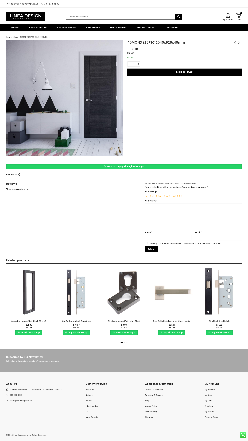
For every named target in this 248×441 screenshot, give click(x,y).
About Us (90, 389)
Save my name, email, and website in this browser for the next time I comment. (185, 243)
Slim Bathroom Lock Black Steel (76, 321)
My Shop (208, 395)
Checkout (209, 406)
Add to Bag (184, 72)
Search (178, 17)
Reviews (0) (13, 174)
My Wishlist (209, 411)
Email (198, 232)
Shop (15, 37)
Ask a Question (92, 417)
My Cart (208, 400)
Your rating (151, 191)
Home (9, 37)
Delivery (89, 395)
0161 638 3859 (51, 3)
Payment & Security (154, 395)
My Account (210, 389)
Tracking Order (211, 417)
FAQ (87, 411)
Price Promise (92, 406)
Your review (151, 201)
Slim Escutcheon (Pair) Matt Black (124, 321)
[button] (124, 166)
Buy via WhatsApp (30, 332)
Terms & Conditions (154, 389)
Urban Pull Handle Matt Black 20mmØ (28, 321)
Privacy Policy (151, 411)
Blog (147, 400)
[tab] (13, 174)
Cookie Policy (151, 406)
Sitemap (149, 417)
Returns (89, 400)
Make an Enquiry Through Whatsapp (125, 166)
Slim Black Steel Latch (219, 321)
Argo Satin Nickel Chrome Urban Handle (172, 321)
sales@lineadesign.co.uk (24, 3)
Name (148, 232)
